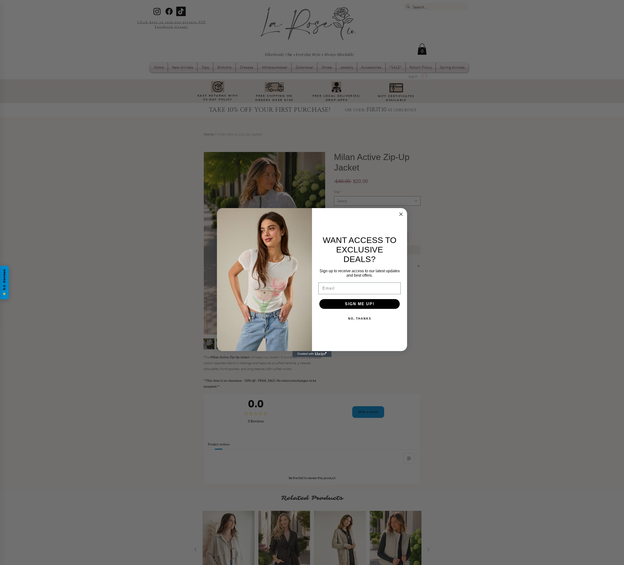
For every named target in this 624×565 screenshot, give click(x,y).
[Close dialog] (401, 214)
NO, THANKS (359, 318)
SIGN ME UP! (359, 304)
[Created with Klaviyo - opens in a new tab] (312, 354)
